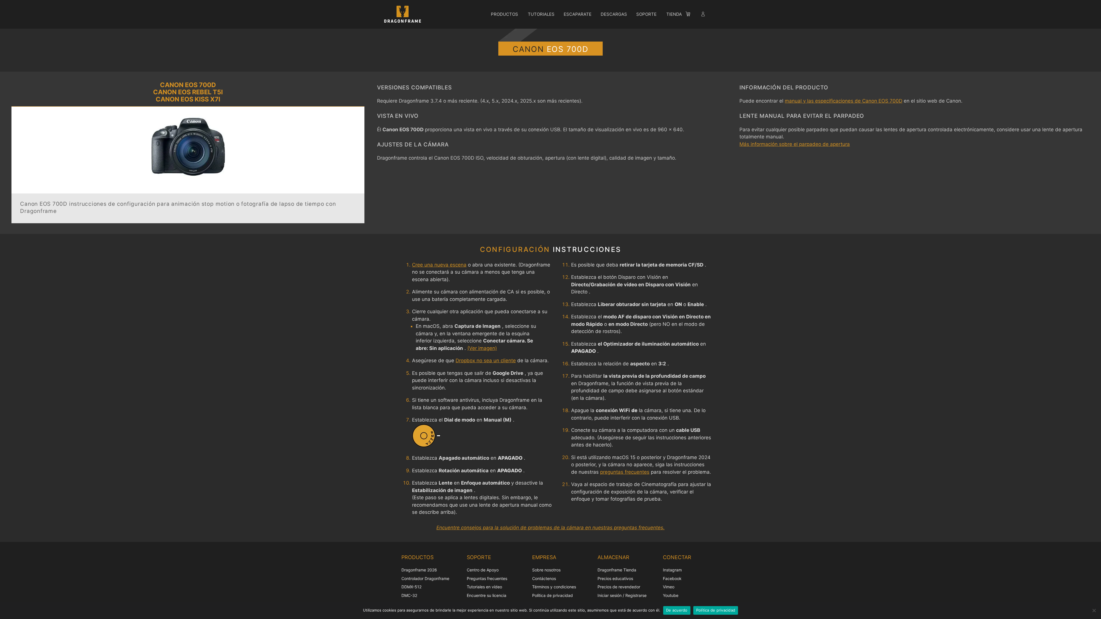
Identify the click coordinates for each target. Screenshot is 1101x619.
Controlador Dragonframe (425, 578)
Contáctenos (544, 578)
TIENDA (674, 14)
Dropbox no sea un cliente (486, 360)
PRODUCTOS (504, 14)
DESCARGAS (614, 14)
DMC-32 (409, 595)
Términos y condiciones (554, 586)
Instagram (672, 569)
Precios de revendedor (619, 586)
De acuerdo (677, 610)
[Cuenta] (703, 14)
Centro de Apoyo (483, 569)
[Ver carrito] (690, 14)
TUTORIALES (541, 14)
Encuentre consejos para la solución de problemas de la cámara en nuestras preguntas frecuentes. (550, 527)
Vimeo (668, 586)
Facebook (672, 578)
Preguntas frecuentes (487, 578)
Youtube (670, 595)
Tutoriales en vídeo (484, 586)
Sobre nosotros (546, 569)
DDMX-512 (411, 586)
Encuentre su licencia (486, 595)
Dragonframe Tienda (617, 569)
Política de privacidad (552, 595)
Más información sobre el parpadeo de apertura (794, 144)
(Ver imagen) (482, 348)
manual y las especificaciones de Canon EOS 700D (843, 101)
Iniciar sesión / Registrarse (622, 595)
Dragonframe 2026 (419, 569)
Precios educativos (615, 578)
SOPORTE (646, 14)
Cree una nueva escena (439, 265)
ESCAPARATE (578, 14)
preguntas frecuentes (624, 472)
